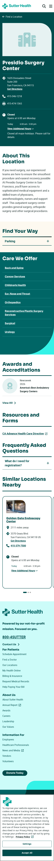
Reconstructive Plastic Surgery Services (24, 312)
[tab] (25, 592)
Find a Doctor (9, 659)
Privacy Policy (25, 836)
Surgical (10, 323)
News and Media (13, 750)
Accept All (27, 852)
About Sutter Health (12, 699)
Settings (27, 843)
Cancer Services (15, 276)
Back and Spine (14, 267)
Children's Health (15, 285)
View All (9, 403)
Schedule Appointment (14, 654)
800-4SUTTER (14, 636)
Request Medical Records (15, 681)
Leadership (8, 721)
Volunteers (8, 761)
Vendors (6, 755)
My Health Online (11, 670)
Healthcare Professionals (15, 745)
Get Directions (14, 89)
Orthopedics (13, 302)
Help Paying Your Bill (13, 686)
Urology (10, 332)
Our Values (8, 726)
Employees (8, 739)
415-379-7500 (18, 545)
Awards (6, 710)
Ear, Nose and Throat (17, 293)
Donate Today (14, 772)
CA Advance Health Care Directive (25, 433)
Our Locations (9, 665)
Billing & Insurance (12, 676)
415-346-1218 (14, 96)
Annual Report (12, 705)
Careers (6, 716)
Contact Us (9, 644)
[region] (27, 827)
